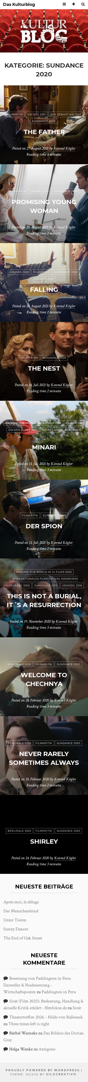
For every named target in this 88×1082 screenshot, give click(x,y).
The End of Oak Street (22, 938)
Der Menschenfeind (20, 911)
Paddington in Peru (59, 992)
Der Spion (44, 526)
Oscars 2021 (37, 114)
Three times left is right (28, 1024)
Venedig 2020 (44, 278)
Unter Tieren (14, 920)
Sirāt (77, 1008)
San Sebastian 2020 (65, 114)
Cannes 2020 (19, 272)
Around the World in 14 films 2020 (33, 423)
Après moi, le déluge (21, 902)
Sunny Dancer (15, 929)
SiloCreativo (61, 1074)
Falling (44, 289)
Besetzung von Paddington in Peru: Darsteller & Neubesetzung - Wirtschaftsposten (37, 985)
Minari (44, 447)
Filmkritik (15, 114)
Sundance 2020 (44, 121)
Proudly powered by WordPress (43, 1070)
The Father (44, 132)
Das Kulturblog (19, 4)
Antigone (47, 1049)
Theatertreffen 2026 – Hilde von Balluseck (46, 1017)
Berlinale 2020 (19, 664)
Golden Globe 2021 (22, 429)
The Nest (44, 368)
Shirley (44, 841)
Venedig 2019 (72, 585)
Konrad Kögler (64, 148)
